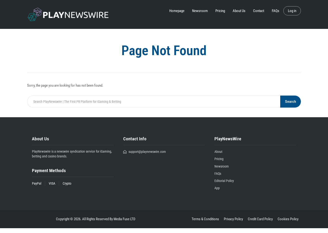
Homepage (176, 11)
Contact (258, 11)
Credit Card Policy (260, 219)
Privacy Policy (233, 219)
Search (290, 101)
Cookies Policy (288, 219)
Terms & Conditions (205, 219)
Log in (292, 11)
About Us (239, 11)
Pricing (220, 11)
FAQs (275, 11)
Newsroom (200, 11)
